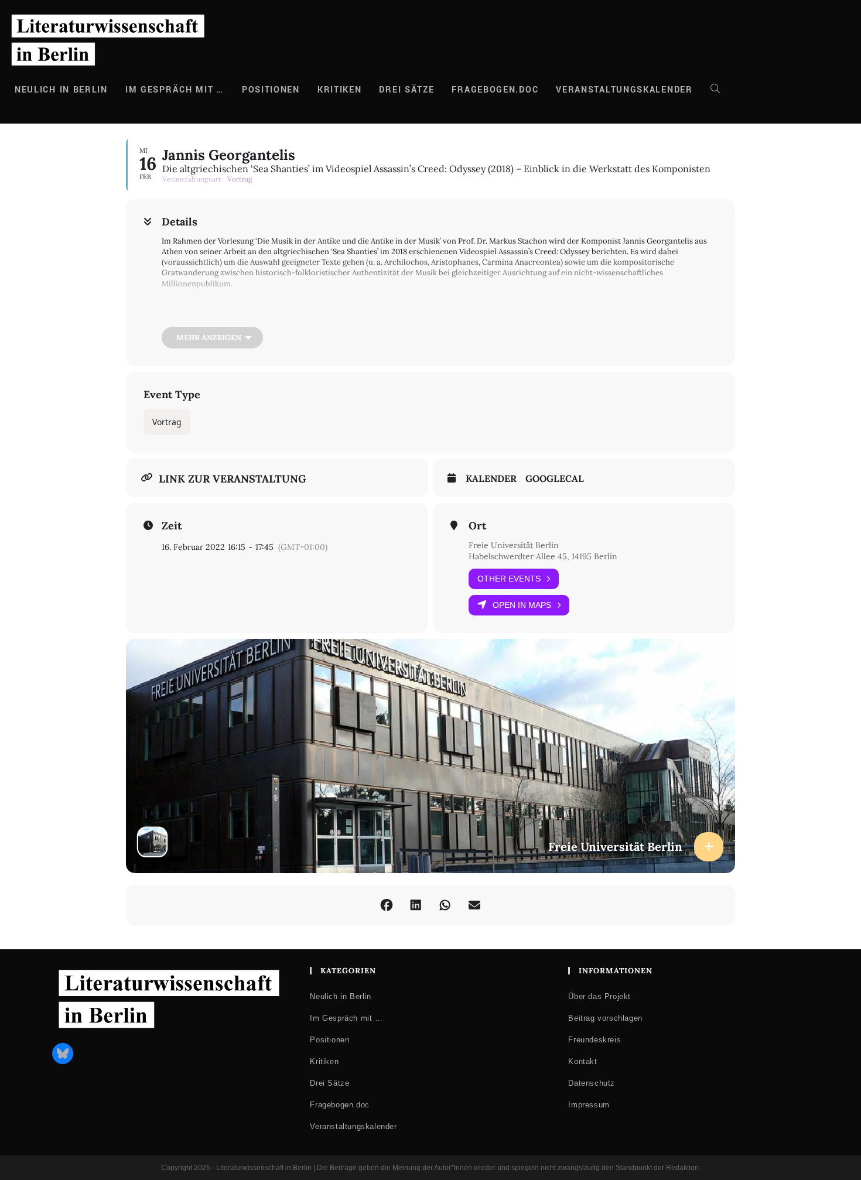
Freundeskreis (594, 1039)
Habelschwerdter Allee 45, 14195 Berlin (543, 556)
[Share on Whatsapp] (445, 905)
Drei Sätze (329, 1083)
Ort (477, 526)
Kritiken (324, 1061)
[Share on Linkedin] (415, 905)
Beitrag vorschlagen (605, 1018)
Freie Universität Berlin (514, 545)
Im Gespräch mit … (346, 1018)
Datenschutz (591, 1083)
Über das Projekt (599, 996)
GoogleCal (554, 478)
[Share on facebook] (386, 905)
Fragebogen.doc (339, 1104)
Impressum (588, 1104)
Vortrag (167, 421)
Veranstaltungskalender (353, 1126)
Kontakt (582, 1061)
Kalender (491, 478)
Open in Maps (522, 605)
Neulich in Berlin (340, 996)
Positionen (329, 1039)
